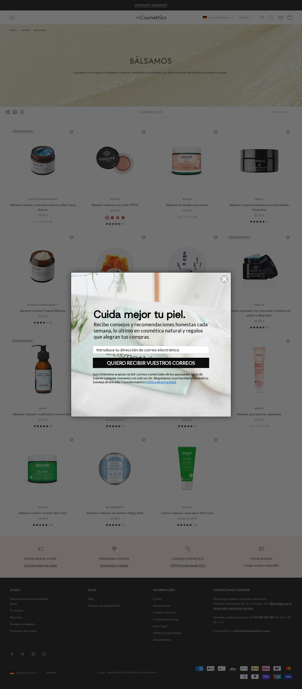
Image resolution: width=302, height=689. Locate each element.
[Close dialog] (224, 279)
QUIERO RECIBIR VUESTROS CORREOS (151, 363)
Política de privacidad (160, 382)
